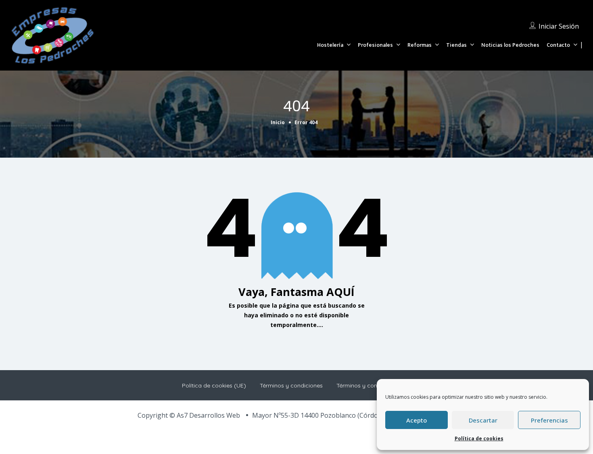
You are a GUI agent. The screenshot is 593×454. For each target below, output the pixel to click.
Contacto (558, 45)
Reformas (419, 45)
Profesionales (375, 45)
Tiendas (456, 45)
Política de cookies (479, 438)
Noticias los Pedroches (510, 45)
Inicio (278, 122)
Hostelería (330, 45)
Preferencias (549, 420)
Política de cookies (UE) (214, 385)
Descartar (483, 420)
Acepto (416, 420)
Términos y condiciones (291, 385)
